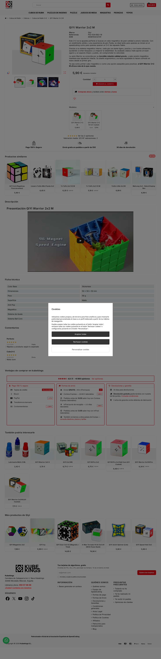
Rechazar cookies (80, 342)
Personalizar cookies (80, 349)
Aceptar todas (80, 334)
